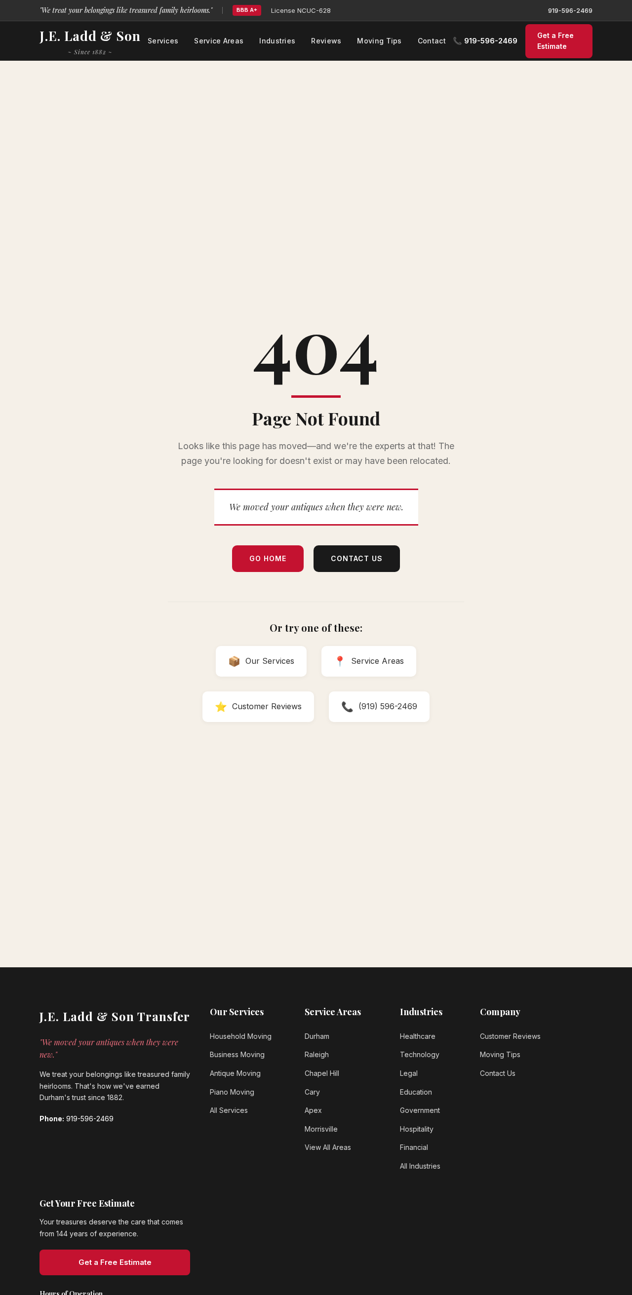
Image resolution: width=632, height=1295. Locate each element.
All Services (229, 1110)
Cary (312, 1092)
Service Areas (218, 41)
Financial (414, 1147)
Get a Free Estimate (555, 40)
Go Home (267, 558)
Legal (409, 1073)
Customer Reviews (510, 1036)
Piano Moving (232, 1092)
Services (163, 41)
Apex (313, 1110)
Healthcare (417, 1036)
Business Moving (237, 1054)
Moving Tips (379, 41)
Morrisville (321, 1129)
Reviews (326, 41)
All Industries (420, 1166)
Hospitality (417, 1129)
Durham (317, 1036)
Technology (419, 1054)
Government (420, 1110)
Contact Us (357, 558)
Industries (277, 41)
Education (416, 1092)
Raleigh (317, 1054)
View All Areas (328, 1147)
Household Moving (241, 1036)
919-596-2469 (570, 10)
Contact (432, 41)
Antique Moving (235, 1073)
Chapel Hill (322, 1073)
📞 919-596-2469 (485, 40)
